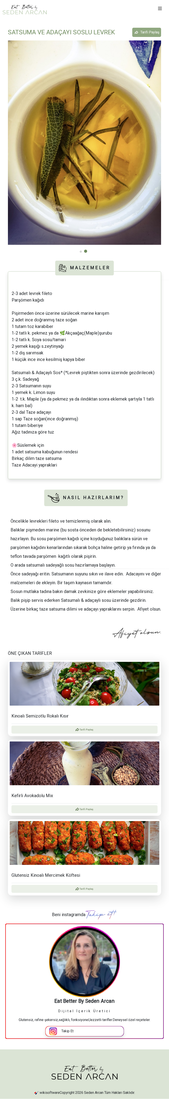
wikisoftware (50, 1093)
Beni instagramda (68, 914)
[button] (84, 141)
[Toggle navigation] (160, 8)
